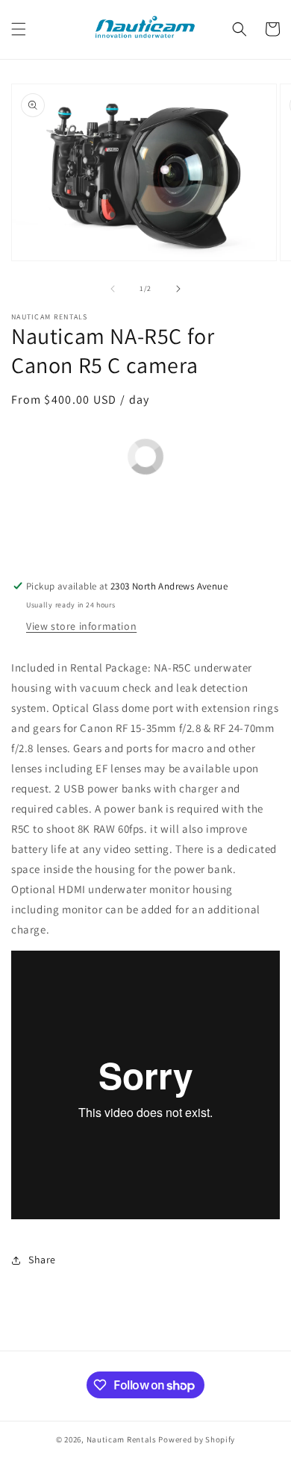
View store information (81, 626)
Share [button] (42, 1259)
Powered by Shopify (196, 1439)
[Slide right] (178, 288)
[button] (18, 29)
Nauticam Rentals (122, 1439)
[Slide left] (112, 288)
